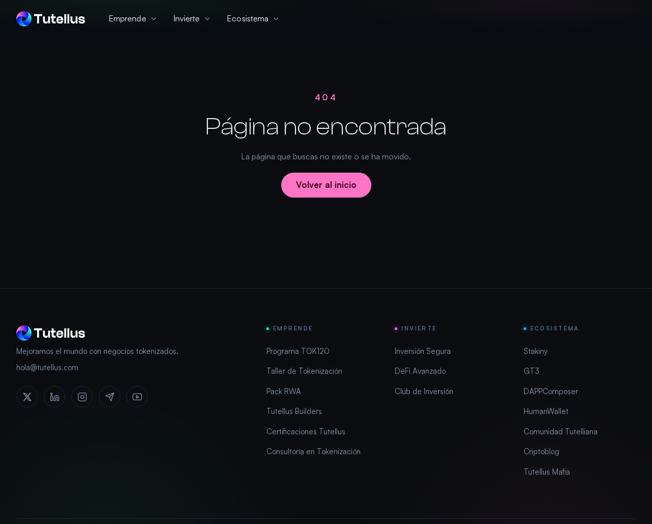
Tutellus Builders (294, 411)
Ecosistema (247, 18)
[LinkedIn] (54, 396)
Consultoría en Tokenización (313, 451)
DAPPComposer (551, 391)
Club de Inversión (424, 391)
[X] (27, 396)
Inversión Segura (423, 351)
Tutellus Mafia (547, 472)
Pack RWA (283, 391)
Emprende (127, 18)
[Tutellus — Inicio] (50, 18)
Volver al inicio (326, 184)
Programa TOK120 (298, 351)
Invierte (186, 18)
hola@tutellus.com (47, 367)
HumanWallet (546, 411)
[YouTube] (137, 396)
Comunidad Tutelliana (560, 431)
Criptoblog (541, 451)
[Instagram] (82, 396)
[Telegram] (109, 396)
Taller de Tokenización (304, 371)
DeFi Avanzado (420, 371)
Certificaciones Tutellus (305, 431)
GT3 (531, 371)
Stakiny (536, 351)
